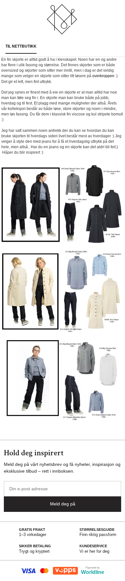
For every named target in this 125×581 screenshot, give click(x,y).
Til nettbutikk (21, 46)
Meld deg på (62, 503)
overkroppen (103, 76)
